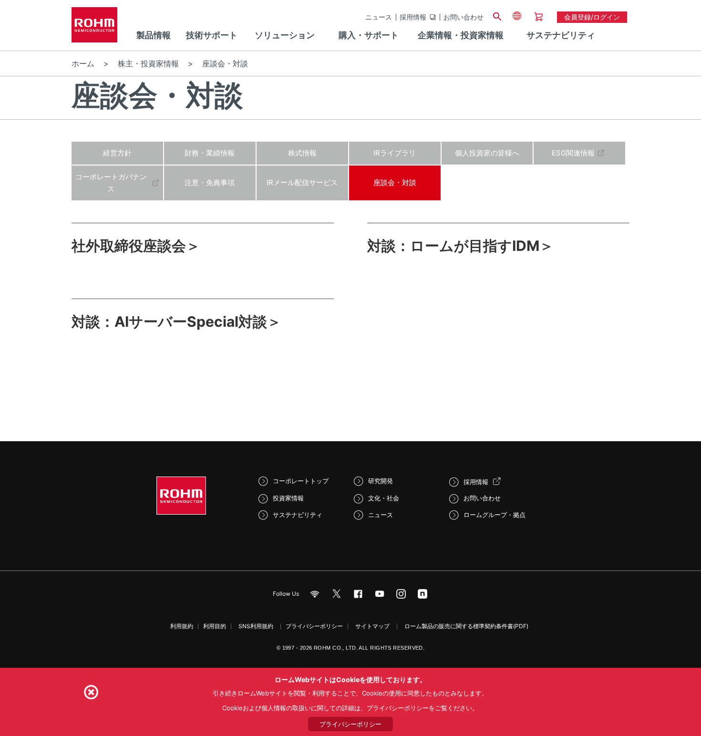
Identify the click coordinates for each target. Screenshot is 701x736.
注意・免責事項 (210, 182)
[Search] (496, 15)
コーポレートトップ (301, 481)
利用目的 (214, 626)
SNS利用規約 (255, 626)
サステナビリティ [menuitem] (560, 35)
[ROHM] (94, 28)
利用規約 (181, 626)
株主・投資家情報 (148, 63)
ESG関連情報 (573, 152)
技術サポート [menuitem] (211, 35)
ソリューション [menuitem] (285, 35)
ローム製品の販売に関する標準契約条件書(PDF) (466, 626)
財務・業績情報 (210, 152)
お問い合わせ (463, 17)
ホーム (83, 63)
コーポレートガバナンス (111, 183)
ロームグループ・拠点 (495, 514)
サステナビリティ (297, 514)
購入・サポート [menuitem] (369, 35)
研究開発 (380, 481)
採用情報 (413, 17)
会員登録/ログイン (592, 17)
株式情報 (302, 152)
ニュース (378, 17)
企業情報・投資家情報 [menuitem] (461, 35)
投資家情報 (288, 498)
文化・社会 (383, 498)
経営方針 (117, 152)
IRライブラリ (394, 152)
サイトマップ (372, 626)
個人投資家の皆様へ (487, 152)
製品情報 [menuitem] (153, 35)
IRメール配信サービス (302, 182)
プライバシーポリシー (314, 626)
